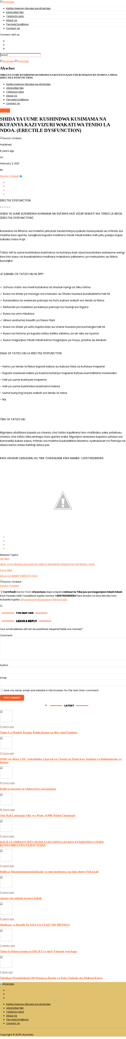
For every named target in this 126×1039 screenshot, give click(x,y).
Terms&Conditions (17, 24)
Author (4, 665)
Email (3, 678)
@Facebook (27, 599)
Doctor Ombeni (9, 176)
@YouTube (60, 599)
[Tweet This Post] (66, 186)
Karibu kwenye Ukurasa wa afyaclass (28, 8)
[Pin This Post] (66, 190)
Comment (6, 635)
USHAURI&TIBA (15, 12)
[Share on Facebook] (66, 182)
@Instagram (44, 599)
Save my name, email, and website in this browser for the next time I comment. (51, 690)
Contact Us (13, 28)
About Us (11, 20)
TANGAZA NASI (15, 16)
